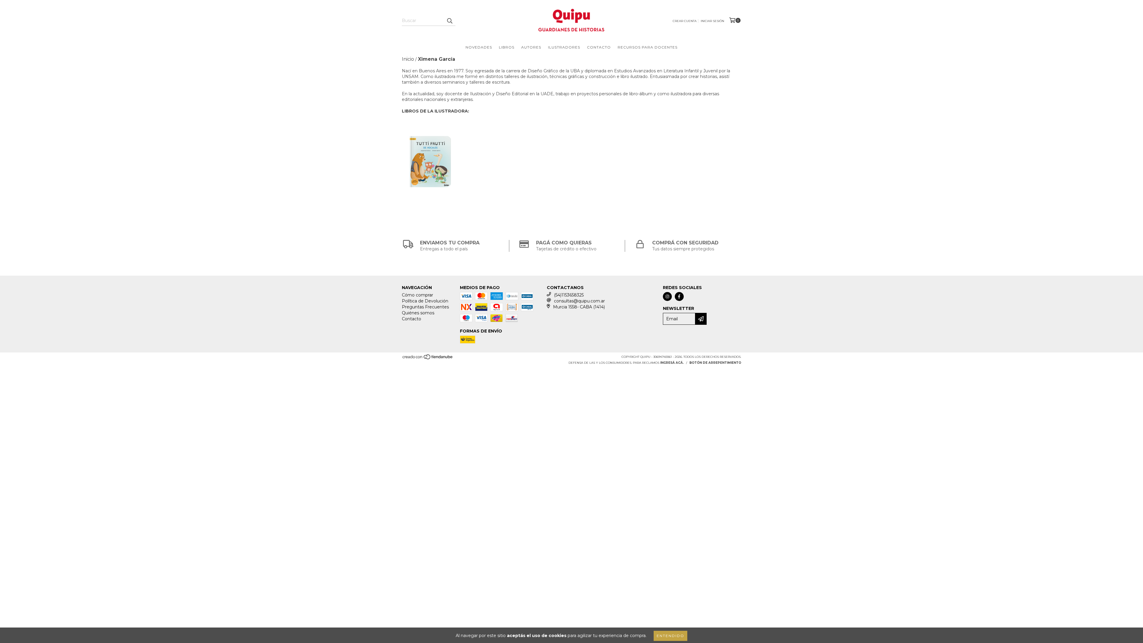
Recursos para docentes (647, 47)
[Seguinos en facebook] (679, 296)
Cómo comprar (417, 295)
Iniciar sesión (712, 21)
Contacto (599, 47)
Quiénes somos (418, 313)
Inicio (408, 59)
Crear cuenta (685, 21)
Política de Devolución (425, 301)
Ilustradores (564, 47)
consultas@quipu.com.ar (579, 301)
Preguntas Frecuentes (425, 307)
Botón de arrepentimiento (715, 363)
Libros (506, 47)
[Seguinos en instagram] (667, 296)
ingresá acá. (672, 363)
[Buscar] (449, 20)
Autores (531, 47)
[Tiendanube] (428, 359)
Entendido (670, 635)
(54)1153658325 (569, 295)
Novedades (479, 47)
